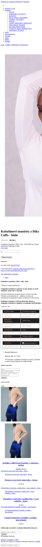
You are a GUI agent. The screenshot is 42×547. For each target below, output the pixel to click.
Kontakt (7, 41)
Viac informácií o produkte (9, 274)
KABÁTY (12, 16)
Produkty (8, 10)
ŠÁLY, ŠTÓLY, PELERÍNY (18, 18)
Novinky (8, 36)
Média (7, 39)
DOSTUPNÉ (15, 265)
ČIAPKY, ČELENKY (16, 19)
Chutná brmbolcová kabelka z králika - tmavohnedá (21, 519)
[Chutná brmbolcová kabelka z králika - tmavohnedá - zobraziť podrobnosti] (21, 509)
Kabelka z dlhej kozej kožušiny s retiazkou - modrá (21, 464)
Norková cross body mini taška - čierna (21, 480)
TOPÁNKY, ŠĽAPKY (16, 30)
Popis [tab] (6, 277)
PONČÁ (12, 21)
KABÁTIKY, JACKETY (17, 14)
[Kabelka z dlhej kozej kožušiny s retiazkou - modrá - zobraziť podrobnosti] (21, 439)
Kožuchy (4, 540)
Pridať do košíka (6, 257)
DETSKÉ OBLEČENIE (17, 27)
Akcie (7, 38)
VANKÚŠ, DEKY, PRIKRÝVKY (20, 29)
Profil (6, 32)
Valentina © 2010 (12, 540)
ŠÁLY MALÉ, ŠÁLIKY (17, 25)
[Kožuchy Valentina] (15, 2)
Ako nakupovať (10, 34)
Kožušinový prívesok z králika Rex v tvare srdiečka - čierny (21, 500)
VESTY (11, 12)
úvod (2, 45)
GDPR (37, 541)
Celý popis (4, 248)
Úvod (10, 8)
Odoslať (4, 378)
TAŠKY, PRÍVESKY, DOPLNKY (20, 23)
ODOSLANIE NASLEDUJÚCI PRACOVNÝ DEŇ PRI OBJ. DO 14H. (17, 269)
